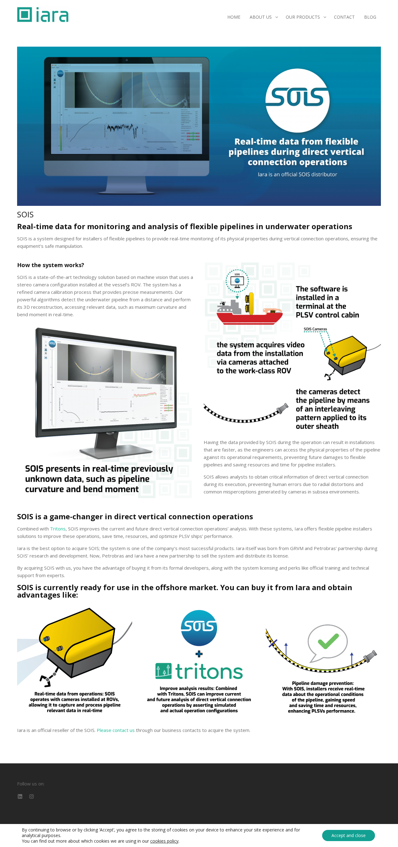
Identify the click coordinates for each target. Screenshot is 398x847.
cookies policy (164, 841)
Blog (370, 17)
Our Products (303, 17)
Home (233, 17)
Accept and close (348, 835)
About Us (261, 17)
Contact (344, 17)
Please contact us (116, 730)
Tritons (58, 528)
